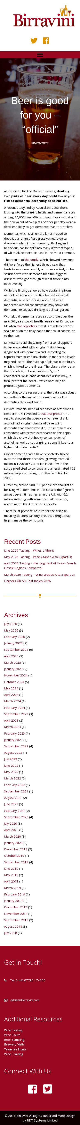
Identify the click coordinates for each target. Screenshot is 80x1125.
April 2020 (11, 830)
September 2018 (16, 920)
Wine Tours (12, 1035)
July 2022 (10, 759)
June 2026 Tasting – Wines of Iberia (29, 550)
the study (31, 260)
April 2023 (11, 720)
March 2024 (12, 701)
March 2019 (12, 888)
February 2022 (14, 785)
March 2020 (12, 836)
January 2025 (13, 669)
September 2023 (16, 714)
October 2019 (14, 855)
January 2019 (13, 901)
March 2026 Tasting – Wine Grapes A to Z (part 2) (39, 574)
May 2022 (11, 772)
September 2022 (16, 746)
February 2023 (14, 733)
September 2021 (16, 791)
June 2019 (11, 868)
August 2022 (13, 752)
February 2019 (14, 894)
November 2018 (15, 914)
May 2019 (11, 875)
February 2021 (14, 811)
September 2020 (16, 817)
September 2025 (16, 649)
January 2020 (13, 843)
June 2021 (11, 804)
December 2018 (15, 907)
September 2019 (16, 862)
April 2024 (11, 695)
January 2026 (13, 643)
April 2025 (11, 656)
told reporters (27, 326)
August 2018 (13, 926)
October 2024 (14, 682)
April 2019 (11, 881)
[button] (34, 40)
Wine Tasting (13, 1030)
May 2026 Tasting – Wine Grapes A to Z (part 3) (38, 557)
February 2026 (14, 637)
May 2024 (11, 688)
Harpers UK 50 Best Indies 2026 (27, 581)
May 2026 (11, 630)
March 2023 (12, 727)
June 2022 (11, 765)
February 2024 (14, 707)
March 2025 (12, 662)
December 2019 (15, 849)
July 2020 (10, 823)
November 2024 (15, 675)
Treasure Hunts (15, 1049)
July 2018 (10, 933)
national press (51, 413)
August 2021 (13, 798)
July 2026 (10, 624)
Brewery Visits (14, 1044)
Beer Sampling (14, 1039)
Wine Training (13, 1054)
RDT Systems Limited (42, 1120)
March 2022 (12, 778)
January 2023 (13, 740)
